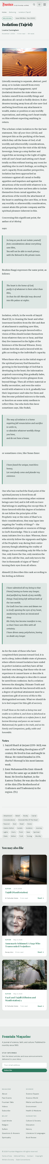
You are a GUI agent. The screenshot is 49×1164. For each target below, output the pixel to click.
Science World (32, 1098)
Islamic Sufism (9, 828)
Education (30, 1125)
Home (4, 12)
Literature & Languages (35, 1133)
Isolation (29, 828)
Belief (18, 816)
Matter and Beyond (34, 1102)
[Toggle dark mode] (39, 4)
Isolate (19, 828)
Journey (39, 828)
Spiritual (36, 832)
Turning (29, 836)
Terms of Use (7, 1156)
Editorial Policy (19, 1156)
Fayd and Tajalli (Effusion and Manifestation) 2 (20, 999)
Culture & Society (33, 1121)
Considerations (9, 820)
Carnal (34, 816)
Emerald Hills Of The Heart (28, 820)
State (6, 836)
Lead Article (7, 1121)
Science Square (32, 1094)
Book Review (31, 1137)
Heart (22, 824)
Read (40, 898)
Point (21, 832)
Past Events (7, 1098)
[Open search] (34, 4)
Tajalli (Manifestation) (16, 892)
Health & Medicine (33, 1110)
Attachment (8, 816)
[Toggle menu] (44, 4)
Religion (5, 1125)
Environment (31, 1106)
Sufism (13, 836)
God (14, 824)
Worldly (38, 836)
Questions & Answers (11, 1133)
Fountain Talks (8, 1102)
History (29, 1129)
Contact (30, 1156)
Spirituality (6, 1137)
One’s (13, 832)
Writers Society (8, 1160)
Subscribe (8, 1070)
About (4, 1094)
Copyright (39, 1156)
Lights (6, 832)
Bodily (25, 816)
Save (28, 832)
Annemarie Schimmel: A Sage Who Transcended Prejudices (22, 945)
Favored (7, 824)
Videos (5, 1106)
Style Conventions (23, 1160)
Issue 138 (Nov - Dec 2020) (25, 18)
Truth (21, 836)
